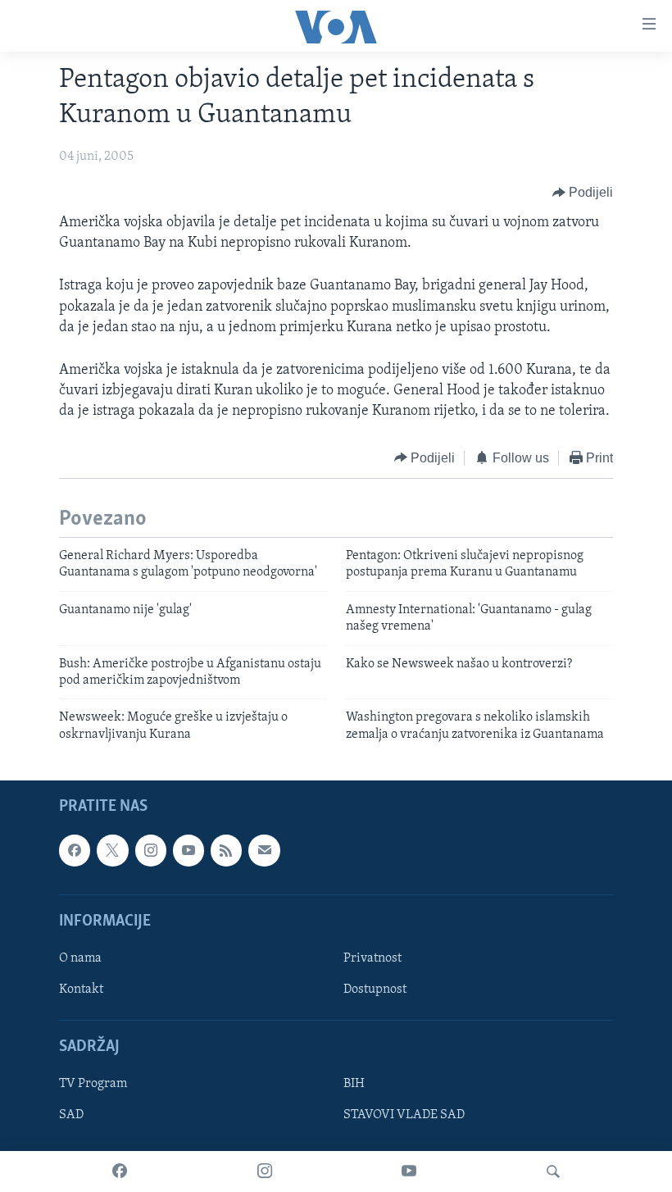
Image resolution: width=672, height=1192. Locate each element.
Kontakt (81, 989)
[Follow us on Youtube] (188, 850)
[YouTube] (409, 1171)
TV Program (93, 1084)
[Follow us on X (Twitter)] (112, 850)
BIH (354, 1084)
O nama (80, 958)
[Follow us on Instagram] (150, 850)
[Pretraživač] (553, 1171)
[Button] (583, 192)
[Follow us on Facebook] (74, 850)
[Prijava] (263, 850)
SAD (71, 1115)
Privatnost (372, 958)
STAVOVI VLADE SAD (404, 1115)
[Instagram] (264, 1171)
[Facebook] (119, 1171)
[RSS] (226, 850)
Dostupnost (374, 989)
